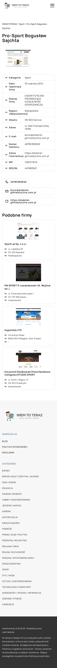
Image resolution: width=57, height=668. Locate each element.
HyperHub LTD (13, 330)
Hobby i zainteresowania (16, 499)
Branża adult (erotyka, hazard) (20, 476)
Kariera (6, 511)
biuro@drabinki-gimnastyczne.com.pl (37, 136)
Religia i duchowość (13, 552)
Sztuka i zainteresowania (17, 581)
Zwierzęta (8, 604)
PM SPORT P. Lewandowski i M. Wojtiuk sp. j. (28, 287)
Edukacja (7, 488)
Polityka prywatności (14, 446)
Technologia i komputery (16, 587)
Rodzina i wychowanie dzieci (18, 558)
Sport (28, 77)
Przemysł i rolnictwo (14, 540)
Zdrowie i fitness (12, 598)
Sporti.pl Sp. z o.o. (16, 244)
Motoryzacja (10, 517)
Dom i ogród (9, 482)
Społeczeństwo (11, 563)
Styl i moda (8, 575)
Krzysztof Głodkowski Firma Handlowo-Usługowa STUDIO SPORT (28, 373)
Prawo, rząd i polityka (14, 534)
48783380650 (32, 144)
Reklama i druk (10, 546)
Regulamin (8, 452)
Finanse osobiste (12, 494)
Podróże (7, 528)
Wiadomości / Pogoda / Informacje (21, 592)
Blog (5, 441)
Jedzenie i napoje (11, 505)
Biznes (6, 470)
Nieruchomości (11, 523)
